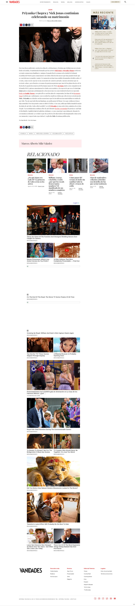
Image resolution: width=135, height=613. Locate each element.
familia (23, 133)
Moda (63, 2)
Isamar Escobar (60, 193)
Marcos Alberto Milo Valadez (54, 20)
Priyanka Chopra (42, 133)
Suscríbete (115, 2)
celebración (57, 133)
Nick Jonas (69, 133)
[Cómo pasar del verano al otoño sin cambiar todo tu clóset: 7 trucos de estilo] (77, 166)
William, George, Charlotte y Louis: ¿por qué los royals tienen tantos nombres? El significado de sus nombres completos (57, 183)
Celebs (50, 9)
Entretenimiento (45, 2)
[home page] (14, 2)
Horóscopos (79, 2)
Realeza (55, 2)
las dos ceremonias (61, 109)
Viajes (88, 2)
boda (31, 133)
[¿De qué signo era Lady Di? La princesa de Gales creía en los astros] (36, 166)
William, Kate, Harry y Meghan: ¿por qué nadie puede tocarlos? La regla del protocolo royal (104, 50)
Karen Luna (41, 186)
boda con (27, 93)
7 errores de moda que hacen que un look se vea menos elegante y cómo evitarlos (104, 58)
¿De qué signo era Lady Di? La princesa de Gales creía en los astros (36, 180)
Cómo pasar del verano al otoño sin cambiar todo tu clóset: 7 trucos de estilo (77, 181)
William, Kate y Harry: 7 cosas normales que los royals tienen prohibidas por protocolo (103, 33)
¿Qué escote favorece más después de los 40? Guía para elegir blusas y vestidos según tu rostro (104, 66)
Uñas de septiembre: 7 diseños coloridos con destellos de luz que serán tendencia (98, 180)
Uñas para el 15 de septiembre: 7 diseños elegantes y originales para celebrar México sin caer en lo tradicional (104, 42)
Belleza (69, 2)
